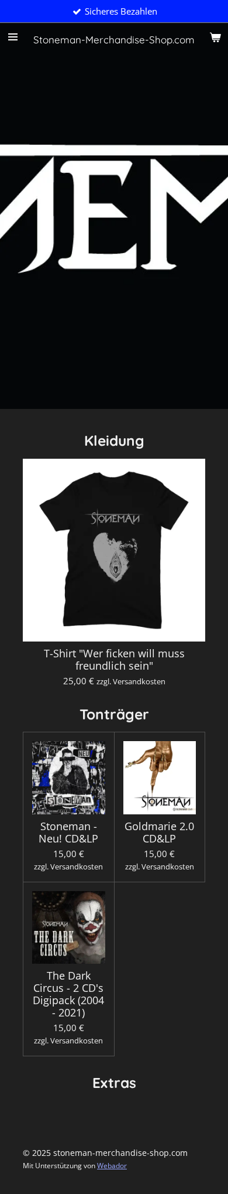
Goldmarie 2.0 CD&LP (159, 832)
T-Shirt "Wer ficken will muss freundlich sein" (114, 659)
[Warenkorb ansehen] (215, 37)
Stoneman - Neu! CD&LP (68, 832)
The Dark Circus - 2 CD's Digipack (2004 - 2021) (68, 994)
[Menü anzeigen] (13, 37)
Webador (112, 1165)
